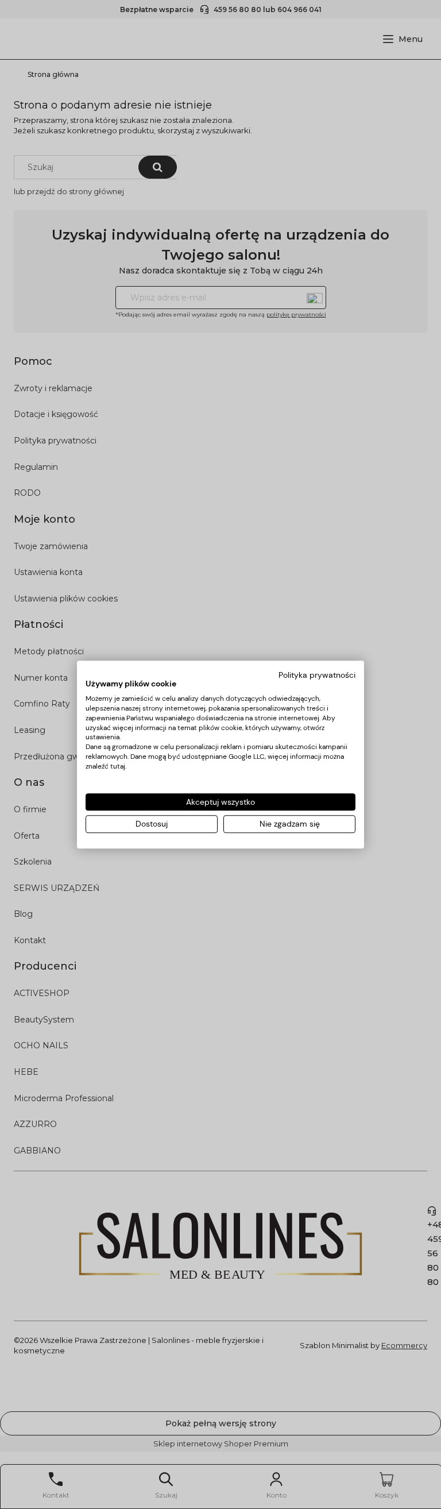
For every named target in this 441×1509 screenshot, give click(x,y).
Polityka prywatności (316, 675)
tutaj (117, 766)
